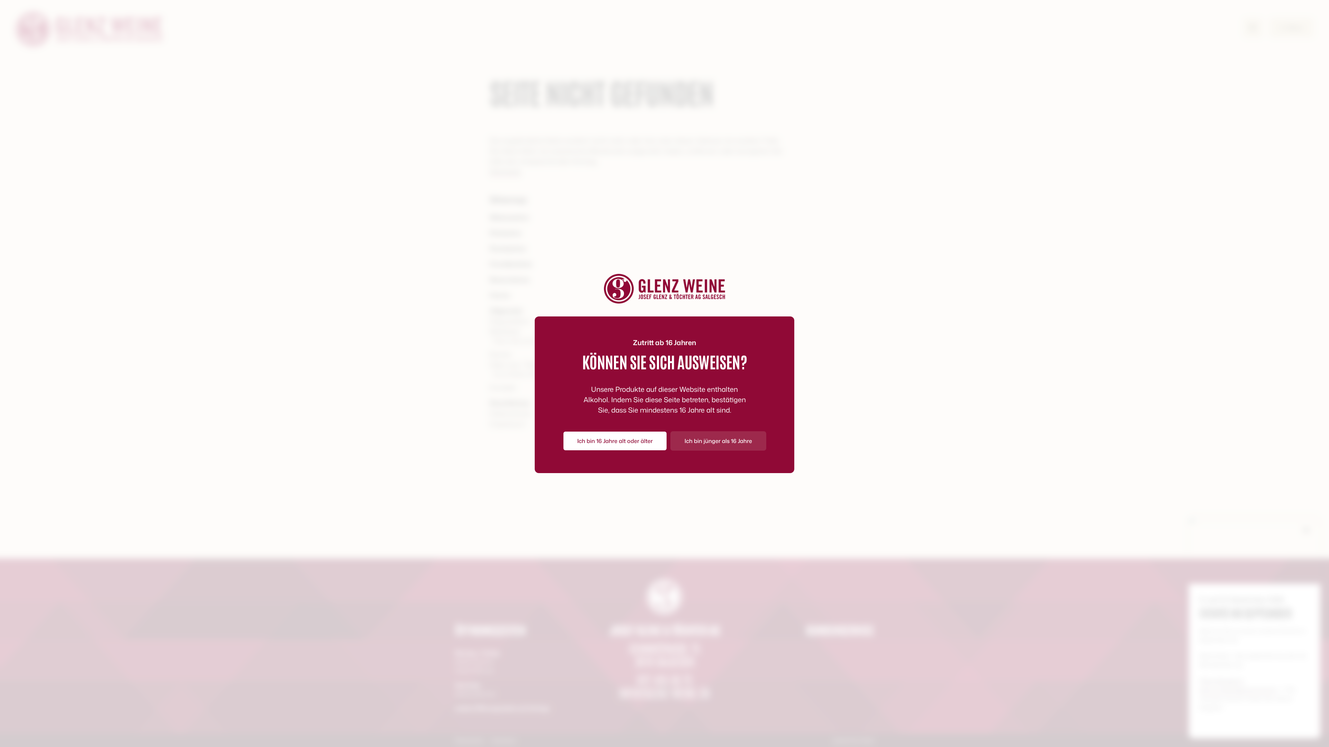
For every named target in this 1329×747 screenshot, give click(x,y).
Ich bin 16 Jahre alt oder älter (615, 441)
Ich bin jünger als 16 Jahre (718, 441)
